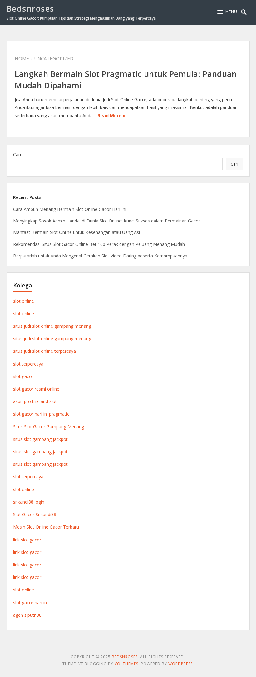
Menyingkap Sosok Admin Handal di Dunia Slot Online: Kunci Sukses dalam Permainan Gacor (106, 221)
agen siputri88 (27, 615)
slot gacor (23, 376)
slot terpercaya (28, 364)
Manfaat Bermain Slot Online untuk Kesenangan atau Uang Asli (77, 232)
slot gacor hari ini (30, 602)
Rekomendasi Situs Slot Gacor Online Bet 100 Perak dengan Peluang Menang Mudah (99, 244)
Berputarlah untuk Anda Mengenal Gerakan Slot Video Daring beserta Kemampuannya (100, 256)
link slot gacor (27, 540)
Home (22, 58)
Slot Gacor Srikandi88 (34, 514)
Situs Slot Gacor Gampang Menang (48, 427)
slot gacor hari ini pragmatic (41, 414)
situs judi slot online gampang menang (52, 326)
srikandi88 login (28, 502)
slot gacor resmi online (36, 389)
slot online (23, 301)
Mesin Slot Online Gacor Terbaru (46, 527)
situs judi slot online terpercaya (44, 351)
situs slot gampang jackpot (40, 439)
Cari (17, 154)
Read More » (111, 115)
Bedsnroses (30, 8)
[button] (227, 12)
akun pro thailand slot (35, 401)
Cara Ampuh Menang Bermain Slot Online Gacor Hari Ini (69, 209)
